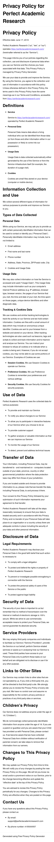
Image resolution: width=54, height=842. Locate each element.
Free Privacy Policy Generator (31, 836)
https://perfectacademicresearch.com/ (27, 48)
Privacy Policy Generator (25, 72)
